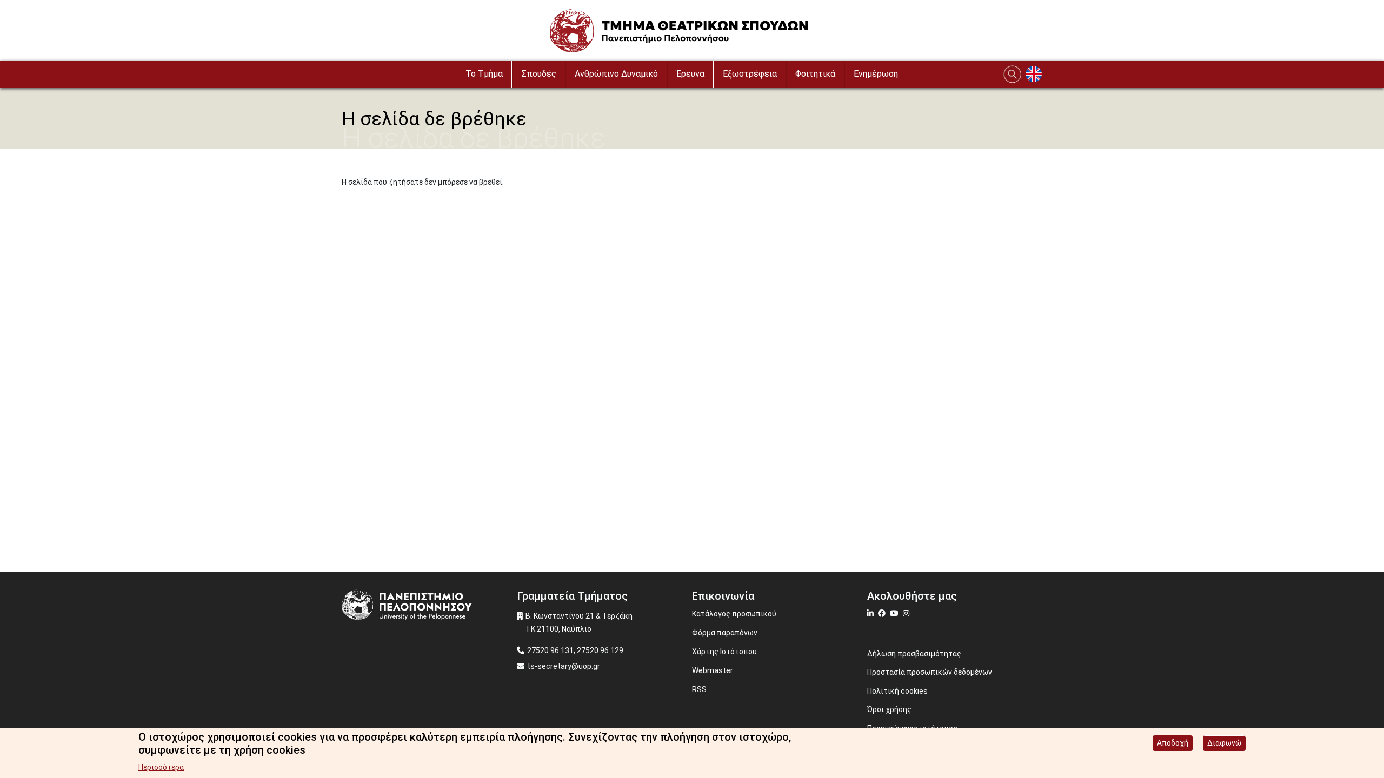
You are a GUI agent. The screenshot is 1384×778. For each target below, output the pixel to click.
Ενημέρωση (876, 74)
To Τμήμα (484, 74)
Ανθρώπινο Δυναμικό (616, 74)
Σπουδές (538, 74)
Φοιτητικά (815, 74)
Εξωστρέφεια (750, 74)
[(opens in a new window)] (871, 613)
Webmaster (712, 670)
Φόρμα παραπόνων (724, 632)
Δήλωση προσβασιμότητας (914, 653)
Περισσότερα (161, 767)
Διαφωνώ (1224, 743)
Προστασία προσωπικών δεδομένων (929, 672)
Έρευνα (690, 74)
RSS (699, 689)
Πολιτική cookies (897, 691)
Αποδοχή (1172, 743)
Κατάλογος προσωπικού (734, 613)
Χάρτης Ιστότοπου (724, 651)
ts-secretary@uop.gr (563, 666)
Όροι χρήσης (889, 709)
